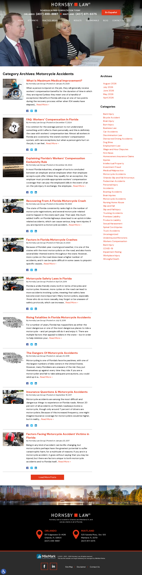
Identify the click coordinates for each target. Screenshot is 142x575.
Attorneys (33, 20)
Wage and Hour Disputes (115, 149)
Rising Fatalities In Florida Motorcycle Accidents (58, 317)
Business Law (109, 128)
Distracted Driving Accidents (117, 138)
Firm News (108, 152)
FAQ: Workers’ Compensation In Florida (52, 119)
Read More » (43, 104)
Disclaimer (81, 567)
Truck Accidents (111, 230)
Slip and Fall (109, 205)
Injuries (106, 160)
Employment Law (111, 145)
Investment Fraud (112, 167)
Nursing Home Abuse (113, 202)
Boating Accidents (112, 191)
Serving (66, 20)
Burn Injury (108, 124)
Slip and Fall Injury (112, 209)
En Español (111, 12)
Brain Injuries (109, 195)
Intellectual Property (113, 163)
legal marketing (79, 558)
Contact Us (118, 20)
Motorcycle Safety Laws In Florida (49, 278)
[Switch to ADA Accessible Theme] (3, 571)
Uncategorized (110, 234)
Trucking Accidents (113, 213)
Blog (105, 20)
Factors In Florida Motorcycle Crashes (51, 239)
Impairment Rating (112, 251)
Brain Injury (108, 121)
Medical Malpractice (113, 170)
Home (20, 20)
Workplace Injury (111, 255)
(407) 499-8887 (47, 14)
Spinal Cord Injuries (112, 227)
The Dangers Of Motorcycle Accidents (52, 353)
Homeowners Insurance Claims (118, 156)
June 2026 (108, 90)
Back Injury (108, 114)
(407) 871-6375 (86, 14)
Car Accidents (110, 131)
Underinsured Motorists (115, 237)
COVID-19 (108, 248)
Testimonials (92, 20)
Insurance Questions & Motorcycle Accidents (57, 392)
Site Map (69, 567)
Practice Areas (50, 20)
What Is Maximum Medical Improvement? (54, 80)
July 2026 (108, 87)
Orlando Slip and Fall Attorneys (118, 177)
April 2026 (108, 97)
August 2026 (109, 83)
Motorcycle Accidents (114, 174)
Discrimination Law (112, 135)
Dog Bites (108, 142)
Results (78, 20)
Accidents (108, 188)
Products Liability (112, 220)
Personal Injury (110, 184)
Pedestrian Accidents (114, 181)
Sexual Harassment (112, 223)
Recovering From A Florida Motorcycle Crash (56, 201)
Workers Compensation (115, 241)
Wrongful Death (111, 259)
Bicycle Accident (111, 117)
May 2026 (108, 94)
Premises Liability (111, 216)
